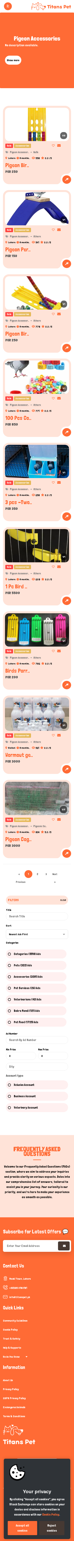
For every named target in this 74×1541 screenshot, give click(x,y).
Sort (8, 925)
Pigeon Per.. (18, 249)
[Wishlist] (52, 145)
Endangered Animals (14, 1407)
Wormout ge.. (19, 755)
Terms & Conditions (14, 1416)
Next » (54, 875)
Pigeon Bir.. (17, 165)
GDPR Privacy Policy (14, 1398)
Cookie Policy (10, 1329)
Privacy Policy (11, 1389)
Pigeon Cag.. (18, 839)
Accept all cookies (22, 1528)
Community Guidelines (15, 1320)
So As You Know (11, 1356)
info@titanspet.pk (19, 1297)
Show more (13, 60)
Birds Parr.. (17, 670)
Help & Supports (12, 1347)
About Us (8, 1380)
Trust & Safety (11, 1338)
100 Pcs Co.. (18, 418)
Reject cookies (52, 1528)
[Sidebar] (7, 6)
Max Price (43, 1049)
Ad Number (12, 1033)
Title (8, 909)
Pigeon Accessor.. (19, 152)
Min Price (11, 1049)
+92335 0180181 (18, 1287)
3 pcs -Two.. (18, 502)
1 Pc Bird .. (16, 586)
